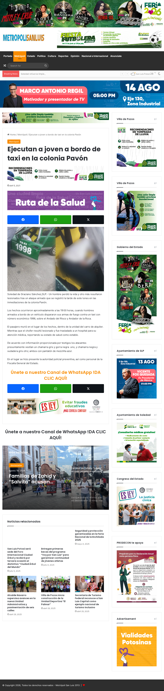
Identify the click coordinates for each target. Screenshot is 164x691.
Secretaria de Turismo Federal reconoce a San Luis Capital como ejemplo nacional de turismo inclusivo (89, 601)
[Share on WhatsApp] (55, 219)
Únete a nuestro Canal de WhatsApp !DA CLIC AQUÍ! (56, 375)
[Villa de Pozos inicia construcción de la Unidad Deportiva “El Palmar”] (55, 584)
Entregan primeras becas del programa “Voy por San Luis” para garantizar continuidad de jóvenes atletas (55, 555)
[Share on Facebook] (23, 219)
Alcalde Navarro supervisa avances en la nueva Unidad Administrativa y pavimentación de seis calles (21, 603)
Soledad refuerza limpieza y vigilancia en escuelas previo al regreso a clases (59, 74)
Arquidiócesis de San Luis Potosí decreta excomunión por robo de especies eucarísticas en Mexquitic (35, 479)
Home (12, 134)
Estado (31, 56)
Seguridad (16, 465)
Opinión (75, 56)
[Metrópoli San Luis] (23, 38)
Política (41, 56)
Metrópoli (19, 56)
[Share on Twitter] (88, 219)
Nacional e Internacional (95, 56)
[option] (55, 478)
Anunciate (116, 56)
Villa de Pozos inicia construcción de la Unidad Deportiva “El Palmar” (53, 600)
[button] (55, 259)
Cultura (52, 56)
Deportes (63, 56)
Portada (8, 56)
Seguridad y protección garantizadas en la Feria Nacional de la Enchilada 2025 (89, 535)
